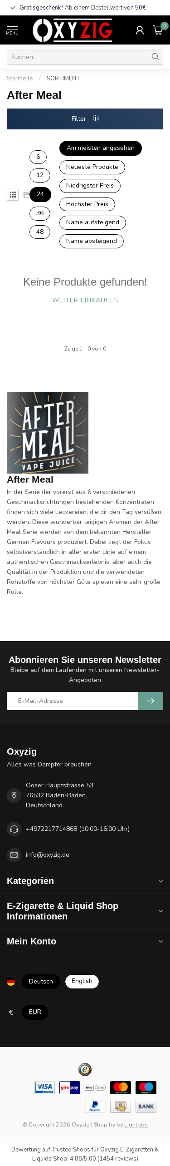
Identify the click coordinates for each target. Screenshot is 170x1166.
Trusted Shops (71, 1150)
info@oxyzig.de (47, 854)
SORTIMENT (63, 78)
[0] (158, 30)
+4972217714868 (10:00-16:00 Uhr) (78, 829)
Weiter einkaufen (85, 300)
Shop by (104, 1124)
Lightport (136, 1124)
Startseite (20, 78)
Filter (80, 118)
